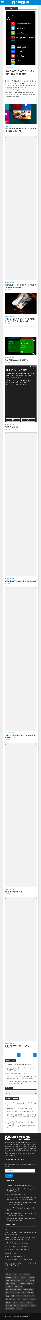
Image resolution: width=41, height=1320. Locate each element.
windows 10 (9, 1286)
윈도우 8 (22, 1302)
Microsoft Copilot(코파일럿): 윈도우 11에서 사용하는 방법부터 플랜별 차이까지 (21, 1214)
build (20, 1274)
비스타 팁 (8, 1299)
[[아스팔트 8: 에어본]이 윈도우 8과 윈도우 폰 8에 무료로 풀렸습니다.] (21, 114)
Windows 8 (30, 1283)
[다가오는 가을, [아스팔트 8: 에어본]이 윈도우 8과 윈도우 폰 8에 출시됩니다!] (21, 303)
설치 (19, 1299)
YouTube (18, 1293)
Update (32, 1280)
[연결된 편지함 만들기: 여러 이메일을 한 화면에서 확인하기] (21, 658)
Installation (9, 1277)
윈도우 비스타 (22, 1305)
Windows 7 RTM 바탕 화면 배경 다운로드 (16, 1243)
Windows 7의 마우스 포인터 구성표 (15, 1256)
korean (16, 1277)
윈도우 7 (15, 1302)
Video (7, 1283)
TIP (27, 1280)
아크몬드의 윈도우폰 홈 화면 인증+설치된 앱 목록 (20, 72)
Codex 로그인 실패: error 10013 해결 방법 (19, 1064)
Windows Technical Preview (13, 1290)
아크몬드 (32, 1299)
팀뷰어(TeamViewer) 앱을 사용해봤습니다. (20, 581)
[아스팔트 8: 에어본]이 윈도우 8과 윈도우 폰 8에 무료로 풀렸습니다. (20, 129)
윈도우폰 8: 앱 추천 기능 (13, 891)
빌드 (14, 1299)
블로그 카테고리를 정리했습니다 (16, 1073)
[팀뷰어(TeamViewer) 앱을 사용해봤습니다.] (21, 504)
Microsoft (31, 1277)
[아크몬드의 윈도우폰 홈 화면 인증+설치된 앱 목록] (20, 38)
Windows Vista (10, 1293)
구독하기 (8, 1176)
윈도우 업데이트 (10, 1308)
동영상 (7, 1296)
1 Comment (18, 77)
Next (35, 1055)
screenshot (20, 1280)
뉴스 (24, 1293)
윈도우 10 (29, 1302)
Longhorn (23, 1277)
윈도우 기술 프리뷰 (11, 1305)
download (27, 1274)
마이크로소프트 (25, 1296)
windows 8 (8, 126)
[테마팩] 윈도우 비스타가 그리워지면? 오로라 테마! (19, 1259)
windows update (28, 1290)
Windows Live (18, 1286)
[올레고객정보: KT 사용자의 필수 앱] (21, 969)
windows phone (10, 68)
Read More (20, 100)
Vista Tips (13, 1283)
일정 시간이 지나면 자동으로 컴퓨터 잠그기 (17, 1249)
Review (13, 1280)
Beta (15, 1274)
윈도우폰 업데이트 (11, 427)
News (7, 1280)
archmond (10, 1108)
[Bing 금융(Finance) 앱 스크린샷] (21, 346)
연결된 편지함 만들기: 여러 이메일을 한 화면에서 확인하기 (21, 736)
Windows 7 (22, 1283)
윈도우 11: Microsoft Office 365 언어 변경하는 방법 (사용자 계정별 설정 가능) (21, 1219)
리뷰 (17, 1296)
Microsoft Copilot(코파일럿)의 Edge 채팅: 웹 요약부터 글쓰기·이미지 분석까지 (21, 1083)
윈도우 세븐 (31, 1305)
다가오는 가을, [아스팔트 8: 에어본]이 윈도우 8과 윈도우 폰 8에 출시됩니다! (20, 320)
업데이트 (8, 1302)
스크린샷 (25, 1299)
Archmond (9, 1274)
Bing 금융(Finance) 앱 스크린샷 (16, 360)
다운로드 (30, 1293)
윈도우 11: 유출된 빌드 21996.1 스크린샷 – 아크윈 (21, 1115)
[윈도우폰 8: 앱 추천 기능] (21, 815)
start (6, 1229)
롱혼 (13, 1296)
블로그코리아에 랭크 (10, 1253)
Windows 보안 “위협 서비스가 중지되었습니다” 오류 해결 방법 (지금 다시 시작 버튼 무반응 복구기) (21, 1077)
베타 (33, 1296)
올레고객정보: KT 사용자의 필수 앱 (17, 1046)
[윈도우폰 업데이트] (21, 394)
